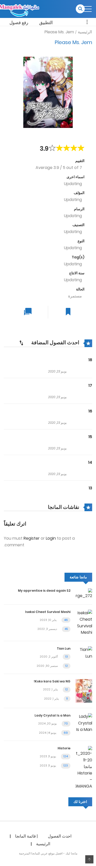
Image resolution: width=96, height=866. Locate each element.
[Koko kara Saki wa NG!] (84, 691)
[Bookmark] (68, 312)
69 (66, 733)
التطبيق (46, 22)
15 (90, 437)
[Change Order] (21, 343)
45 (66, 629)
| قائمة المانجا (26, 836)
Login (51, 538)
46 (66, 620)
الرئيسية (85, 32)
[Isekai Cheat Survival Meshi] (84, 622)
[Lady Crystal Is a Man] (84, 723)
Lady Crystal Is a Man (52, 715)
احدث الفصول (59, 836)
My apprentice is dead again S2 (44, 590)
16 (90, 411)
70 (66, 723)
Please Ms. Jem (59, 32)
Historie (64, 748)
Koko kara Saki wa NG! (52, 681)
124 (65, 756)
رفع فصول (18, 22)
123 (65, 765)
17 (90, 385)
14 (90, 462)
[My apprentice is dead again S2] (84, 593)
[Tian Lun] (84, 653)
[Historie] (84, 767)
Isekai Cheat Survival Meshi (47, 612)
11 (67, 699)
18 (90, 360)
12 (66, 666)
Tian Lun (63, 648)
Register (32, 538)
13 (90, 488)
